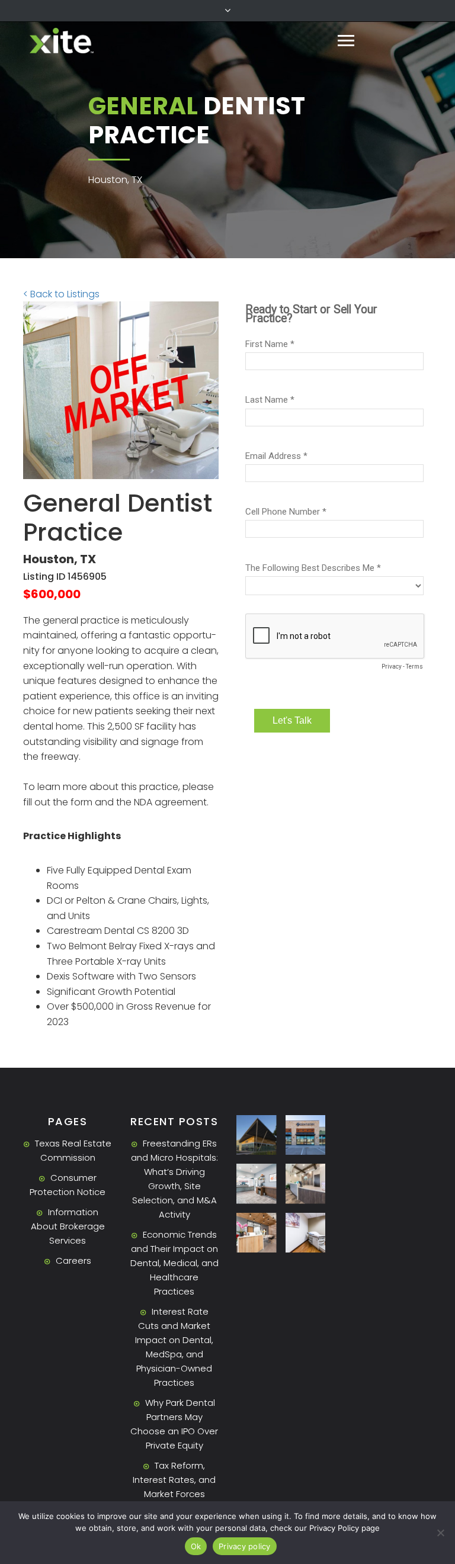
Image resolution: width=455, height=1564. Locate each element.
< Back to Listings (61, 294)
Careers (73, 1260)
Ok (196, 1546)
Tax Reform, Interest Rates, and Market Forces (174, 1479)
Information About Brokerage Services (68, 1226)
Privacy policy (245, 1546)
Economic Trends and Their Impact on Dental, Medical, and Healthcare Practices (174, 1263)
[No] (440, 1533)
